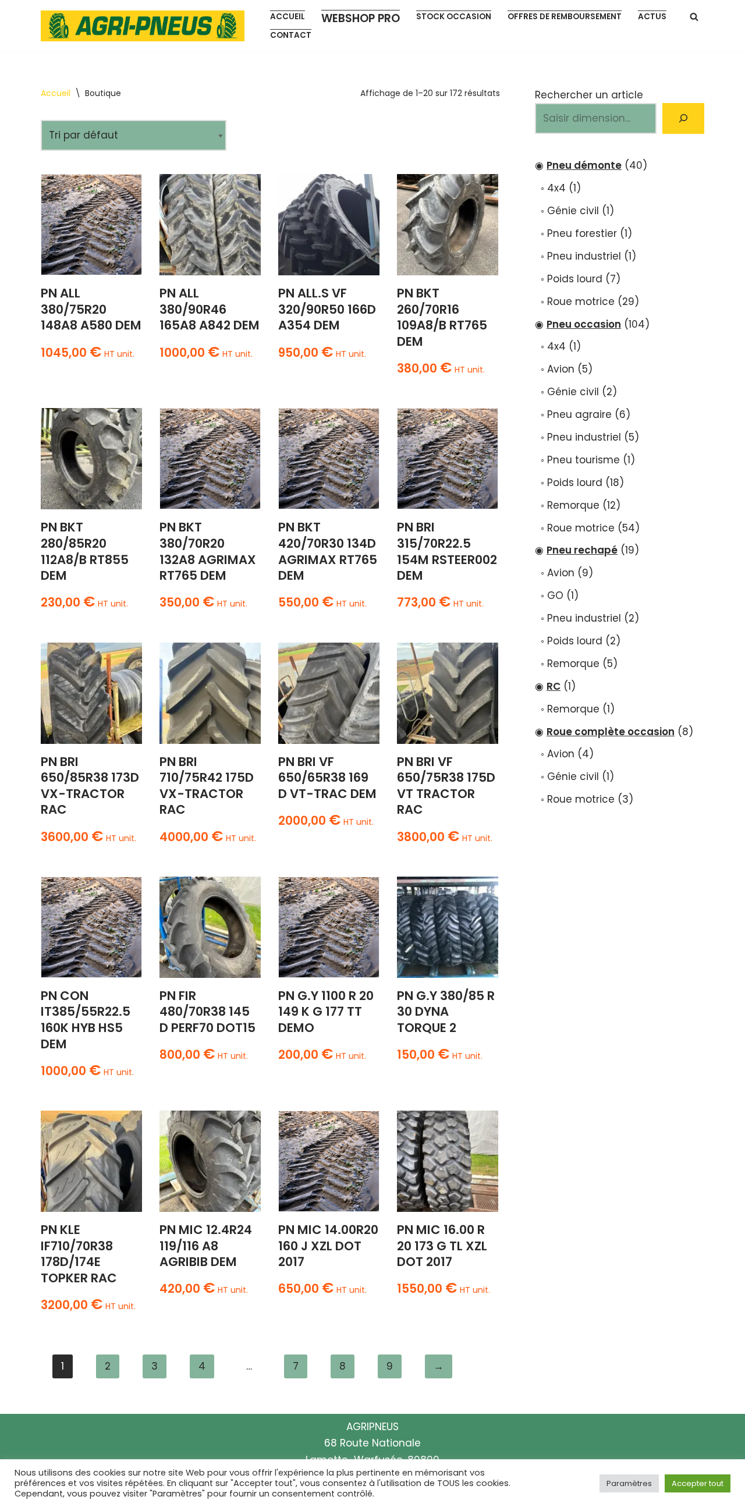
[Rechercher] (694, 16)
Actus (652, 16)
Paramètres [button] (629, 1483)
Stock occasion (453, 16)
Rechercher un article (589, 95)
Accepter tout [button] (697, 1483)
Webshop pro (360, 18)
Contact (290, 35)
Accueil (287, 16)
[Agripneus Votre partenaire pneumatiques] (145, 25)
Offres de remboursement (565, 16)
